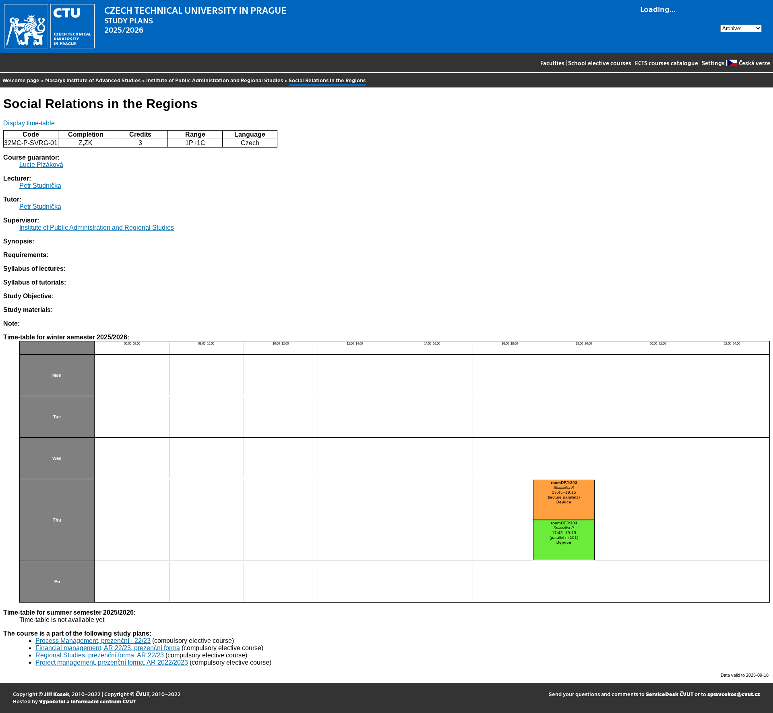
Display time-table (29, 123)
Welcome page (20, 80)
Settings (713, 63)
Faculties (552, 63)
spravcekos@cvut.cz (733, 694)
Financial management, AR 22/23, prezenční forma (107, 647)
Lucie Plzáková (41, 164)
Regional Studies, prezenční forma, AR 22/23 (99, 655)
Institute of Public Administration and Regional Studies (214, 80)
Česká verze (754, 63)
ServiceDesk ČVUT (669, 694)
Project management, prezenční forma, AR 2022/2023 (111, 662)
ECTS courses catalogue (666, 63)
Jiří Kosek (56, 694)
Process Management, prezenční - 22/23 (93, 640)
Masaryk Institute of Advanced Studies (93, 80)
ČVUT (142, 694)
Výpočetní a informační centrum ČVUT (87, 701)
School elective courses (599, 63)
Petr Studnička (40, 185)
